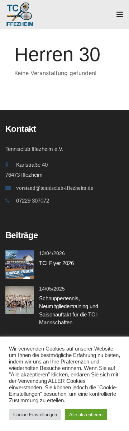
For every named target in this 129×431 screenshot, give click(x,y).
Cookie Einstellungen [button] (35, 414)
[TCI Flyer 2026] (19, 264)
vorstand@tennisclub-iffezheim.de (54, 188)
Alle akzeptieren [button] (85, 414)
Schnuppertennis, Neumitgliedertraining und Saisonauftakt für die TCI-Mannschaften (69, 310)
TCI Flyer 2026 (56, 263)
